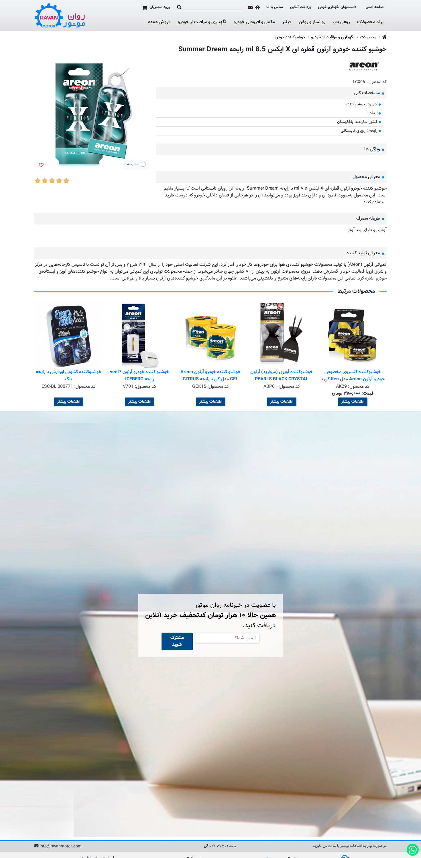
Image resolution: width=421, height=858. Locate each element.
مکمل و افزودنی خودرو (254, 22)
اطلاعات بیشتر (352, 402)
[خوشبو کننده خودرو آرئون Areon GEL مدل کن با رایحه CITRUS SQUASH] (281, 334)
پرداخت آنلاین (300, 7)
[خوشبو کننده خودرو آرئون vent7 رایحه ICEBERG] (210, 334)
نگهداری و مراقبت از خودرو (202, 22)
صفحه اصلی (374, 7)
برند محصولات (370, 22)
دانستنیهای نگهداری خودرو (337, 7)
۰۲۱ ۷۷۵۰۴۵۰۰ (222, 846)
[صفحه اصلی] (257, 7)
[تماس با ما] (250, 7)
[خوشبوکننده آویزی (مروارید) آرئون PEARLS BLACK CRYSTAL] (352, 334)
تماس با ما (274, 7)
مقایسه (133, 164)
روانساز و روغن (312, 22)
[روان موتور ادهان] (60, 15)
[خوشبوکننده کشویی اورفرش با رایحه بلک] (139, 334)
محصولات (368, 37)
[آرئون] (364, 66)
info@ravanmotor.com (61, 846)
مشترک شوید (177, 641)
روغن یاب (341, 22)
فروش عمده (159, 22)
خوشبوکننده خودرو (290, 37)
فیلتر (286, 22)
